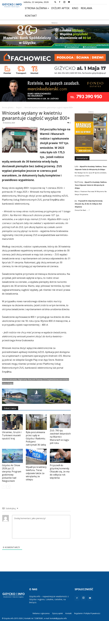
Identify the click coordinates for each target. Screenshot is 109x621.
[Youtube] (69, 2)
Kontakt (31, 15)
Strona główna (36, 8)
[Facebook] (59, 2)
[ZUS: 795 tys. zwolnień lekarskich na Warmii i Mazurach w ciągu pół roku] (60, 421)
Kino (75, 8)
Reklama (86, 8)
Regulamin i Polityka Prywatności (87, 613)
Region (19, 107)
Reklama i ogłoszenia (41, 613)
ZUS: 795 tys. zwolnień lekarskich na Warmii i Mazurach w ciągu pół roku (60, 437)
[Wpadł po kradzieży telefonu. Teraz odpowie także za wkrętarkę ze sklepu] (36, 456)
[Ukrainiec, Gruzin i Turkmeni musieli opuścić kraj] (12, 422)
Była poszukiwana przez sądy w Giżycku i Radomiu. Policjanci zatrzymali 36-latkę (36, 438)
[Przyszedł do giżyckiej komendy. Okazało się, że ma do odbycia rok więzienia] (60, 456)
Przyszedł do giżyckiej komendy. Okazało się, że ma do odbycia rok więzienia (60, 471)
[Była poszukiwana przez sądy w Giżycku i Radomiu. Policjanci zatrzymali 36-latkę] (36, 422)
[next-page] (8, 487)
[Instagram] (64, 2)
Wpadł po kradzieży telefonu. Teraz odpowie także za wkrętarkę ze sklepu (36, 473)
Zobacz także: (10, 408)
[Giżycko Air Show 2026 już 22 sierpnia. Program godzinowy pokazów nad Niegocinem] (12, 456)
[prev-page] (4, 487)
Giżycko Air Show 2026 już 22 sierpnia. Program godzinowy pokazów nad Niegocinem (11, 473)
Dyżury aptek (60, 8)
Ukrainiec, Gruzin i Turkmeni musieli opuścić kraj (11, 435)
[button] (55, 2)
